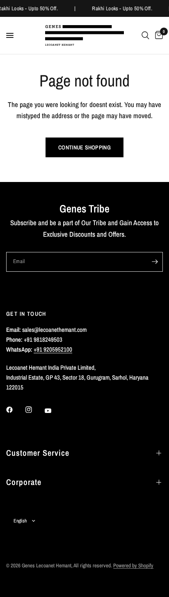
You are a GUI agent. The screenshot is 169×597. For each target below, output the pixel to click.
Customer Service (37, 452)
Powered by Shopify (133, 565)
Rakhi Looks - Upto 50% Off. (122, 8)
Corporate (23, 481)
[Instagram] (34, 410)
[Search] (145, 35)
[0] (157, 35)
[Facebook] (15, 410)
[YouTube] (54, 410)
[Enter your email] (154, 262)
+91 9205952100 (53, 349)
